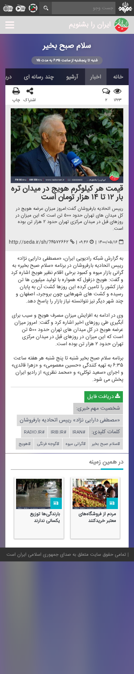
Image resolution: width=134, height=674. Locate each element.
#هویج (25, 444)
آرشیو (72, 77)
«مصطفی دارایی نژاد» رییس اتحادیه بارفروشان (70, 420)
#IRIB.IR (58, 432)
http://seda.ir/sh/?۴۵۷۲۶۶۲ (39, 243)
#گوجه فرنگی (48, 444)
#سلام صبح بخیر (106, 444)
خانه (118, 77)
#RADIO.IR (34, 432)
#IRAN (79, 432)
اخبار (95, 77)
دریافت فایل (101, 397)
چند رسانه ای (39, 77)
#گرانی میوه (75, 444)
